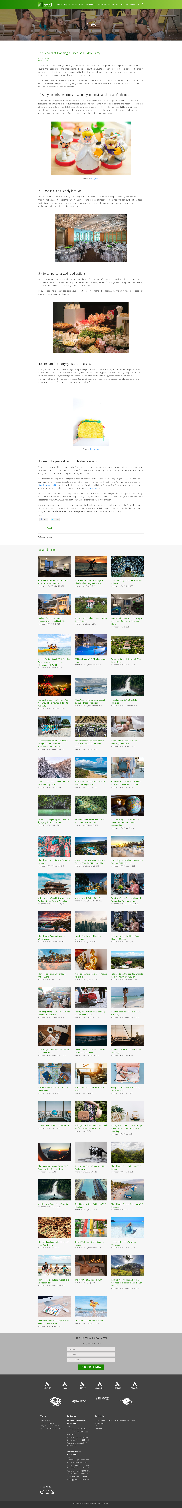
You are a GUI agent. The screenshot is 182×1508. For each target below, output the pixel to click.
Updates (124, 4)
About (81, 4)
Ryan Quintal (94, 178)
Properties (102, 4)
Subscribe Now (91, 1367)
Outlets (111, 4)
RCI (117, 4)
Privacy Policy (105, 1503)
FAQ (96, 1426)
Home (59, 4)
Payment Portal (70, 4)
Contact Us (134, 4)
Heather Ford (94, 449)
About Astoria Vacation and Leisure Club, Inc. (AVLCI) (115, 1421)
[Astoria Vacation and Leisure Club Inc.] (45, 4)
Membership (90, 4)
